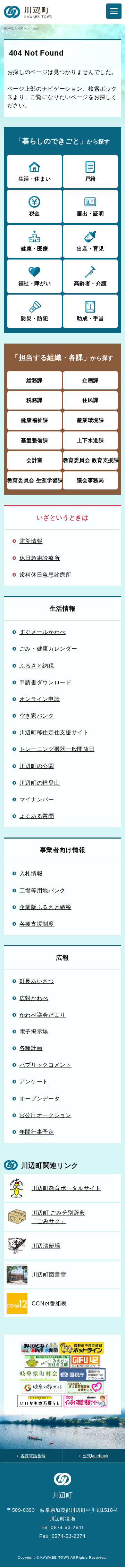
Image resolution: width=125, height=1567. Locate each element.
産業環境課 (90, 420)
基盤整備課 (34, 440)
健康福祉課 (34, 420)
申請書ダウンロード (45, 682)
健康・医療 (34, 248)
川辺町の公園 (36, 766)
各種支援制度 (36, 924)
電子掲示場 (33, 1031)
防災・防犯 (34, 318)
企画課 (90, 380)
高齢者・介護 (90, 283)
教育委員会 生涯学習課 (34, 480)
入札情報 (31, 873)
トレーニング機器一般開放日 (56, 749)
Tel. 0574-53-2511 (62, 1527)
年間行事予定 (36, 1132)
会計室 (34, 460)
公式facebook (95, 1455)
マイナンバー (36, 799)
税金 (34, 213)
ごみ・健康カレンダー (48, 648)
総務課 (34, 380)
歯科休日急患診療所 (45, 574)
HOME (9, 28)
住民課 (90, 400)
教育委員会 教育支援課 (90, 460)
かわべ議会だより (42, 1015)
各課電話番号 (32, 1455)
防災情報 (31, 541)
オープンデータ (39, 1098)
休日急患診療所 (39, 558)
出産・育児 (90, 248)
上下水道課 (90, 440)
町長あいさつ (36, 981)
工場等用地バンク (42, 890)
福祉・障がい (34, 283)
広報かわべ (33, 998)
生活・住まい (34, 179)
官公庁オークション (45, 1115)
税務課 (34, 400)
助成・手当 (90, 318)
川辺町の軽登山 (39, 783)
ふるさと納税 (36, 665)
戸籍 (90, 179)
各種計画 (31, 1048)
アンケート (33, 1081)
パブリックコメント (45, 1065)
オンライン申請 (39, 699)
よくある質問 (36, 816)
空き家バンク (36, 715)
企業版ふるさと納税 (45, 907)
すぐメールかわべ (42, 632)
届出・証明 (90, 213)
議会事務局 (90, 480)
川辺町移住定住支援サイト (54, 732)
